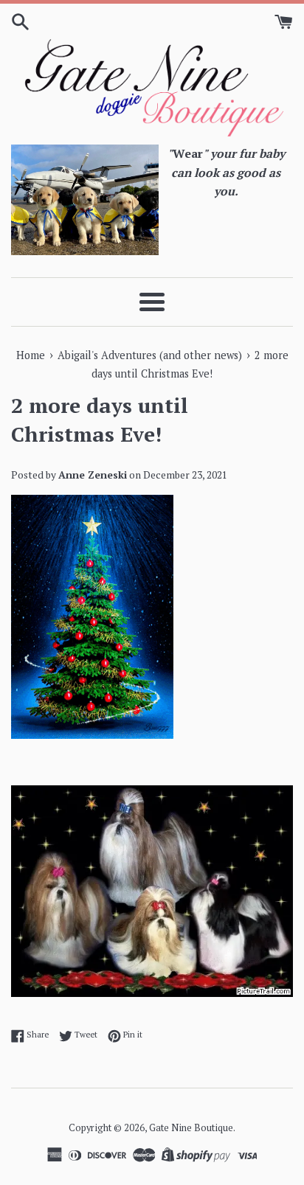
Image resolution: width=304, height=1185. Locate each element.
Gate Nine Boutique (191, 1128)
